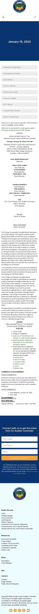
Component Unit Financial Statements (14, 524)
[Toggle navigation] (35, 17)
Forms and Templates (9, 98)
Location (4, 579)
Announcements (7, 518)
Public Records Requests (10, 584)
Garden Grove (19, 364)
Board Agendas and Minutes (11, 73)
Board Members (8, 79)
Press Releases (6, 563)
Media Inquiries (6, 582)
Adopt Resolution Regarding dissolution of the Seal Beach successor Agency (23, 342)
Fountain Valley (20, 362)
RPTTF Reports (8, 104)
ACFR (3, 513)
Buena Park (19, 357)
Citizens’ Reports (7, 522)
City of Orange (20, 359)
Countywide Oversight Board (12, 67)
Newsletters (5, 561)
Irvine (17, 366)
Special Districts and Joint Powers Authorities (17, 529)
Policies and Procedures (10, 92)
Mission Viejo (18, 368)
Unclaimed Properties (8, 548)
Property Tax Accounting (10, 543)
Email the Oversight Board (11, 117)
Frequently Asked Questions (11, 110)
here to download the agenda (15, 123)
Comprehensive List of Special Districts (14, 526)
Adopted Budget (6, 516)
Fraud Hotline (6, 541)
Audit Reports (6, 520)
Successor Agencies (9, 86)
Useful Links (5, 550)
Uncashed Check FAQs (9, 545)
